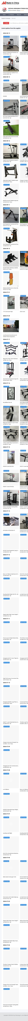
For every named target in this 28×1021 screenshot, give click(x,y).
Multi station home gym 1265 (9, 877)
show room (22, 311)
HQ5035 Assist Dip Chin (8, 466)
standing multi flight (7, 833)
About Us (19, 14)
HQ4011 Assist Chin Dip (8, 486)
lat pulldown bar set (7, 402)
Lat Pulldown (6, 789)
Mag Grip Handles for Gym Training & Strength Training (15, 422)
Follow (6, 23)
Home (4, 14)
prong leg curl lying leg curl (9, 530)
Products (12, 14)
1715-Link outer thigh (8, 311)
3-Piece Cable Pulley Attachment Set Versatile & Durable (15, 442)
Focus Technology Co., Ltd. (18, 1015)
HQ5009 (5, 96)
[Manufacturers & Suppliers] (10, 3)
